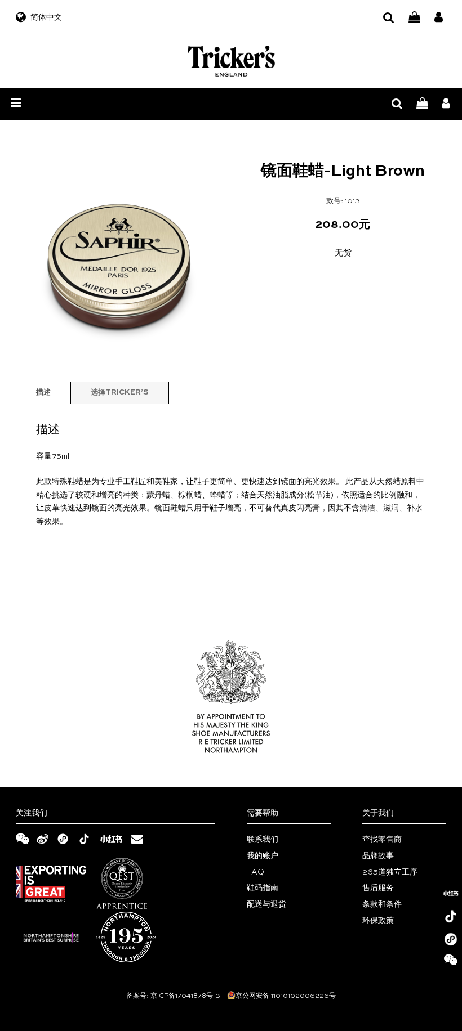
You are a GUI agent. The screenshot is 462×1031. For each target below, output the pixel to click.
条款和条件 (382, 904)
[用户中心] (438, 18)
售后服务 (378, 888)
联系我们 (262, 840)
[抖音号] (450, 916)
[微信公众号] (450, 962)
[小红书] (450, 893)
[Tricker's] (231, 61)
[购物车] (414, 18)
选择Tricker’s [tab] (120, 392)
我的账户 (262, 856)
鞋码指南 (262, 888)
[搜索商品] (389, 18)
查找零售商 (382, 840)
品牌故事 (378, 856)
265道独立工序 (389, 872)
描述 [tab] (43, 392)
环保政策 (378, 921)
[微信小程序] (450, 939)
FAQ (255, 872)
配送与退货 (266, 904)
